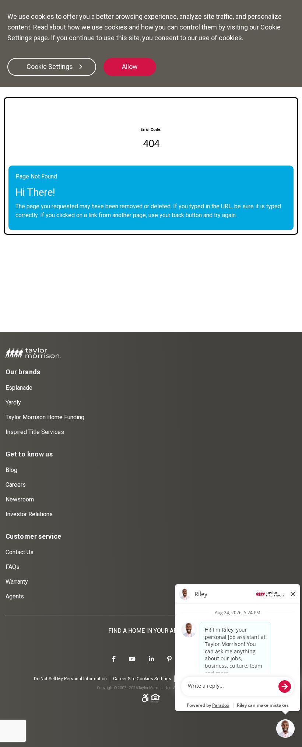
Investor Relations (29, 514)
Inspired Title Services (35, 431)
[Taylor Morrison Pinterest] (169, 659)
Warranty (17, 581)
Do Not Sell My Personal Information (70, 678)
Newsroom (20, 499)
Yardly (13, 402)
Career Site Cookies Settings (142, 678)
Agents (15, 596)
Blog (11, 469)
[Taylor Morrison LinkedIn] (151, 659)
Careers (16, 484)
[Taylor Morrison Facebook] (114, 659)
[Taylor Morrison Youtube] (132, 659)
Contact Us (20, 552)
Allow (130, 66)
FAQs (13, 566)
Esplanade (19, 387)
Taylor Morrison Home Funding (45, 417)
